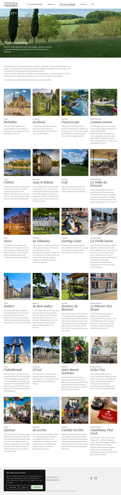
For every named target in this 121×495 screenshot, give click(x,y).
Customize (12, 487)
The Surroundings (67, 4)
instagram (95, 478)
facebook (91, 478)
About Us (51, 4)
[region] (24, 480)
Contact (83, 4)
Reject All (25, 487)
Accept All (37, 487)
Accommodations (35, 4)
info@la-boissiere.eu (52, 480)
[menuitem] (92, 4)
